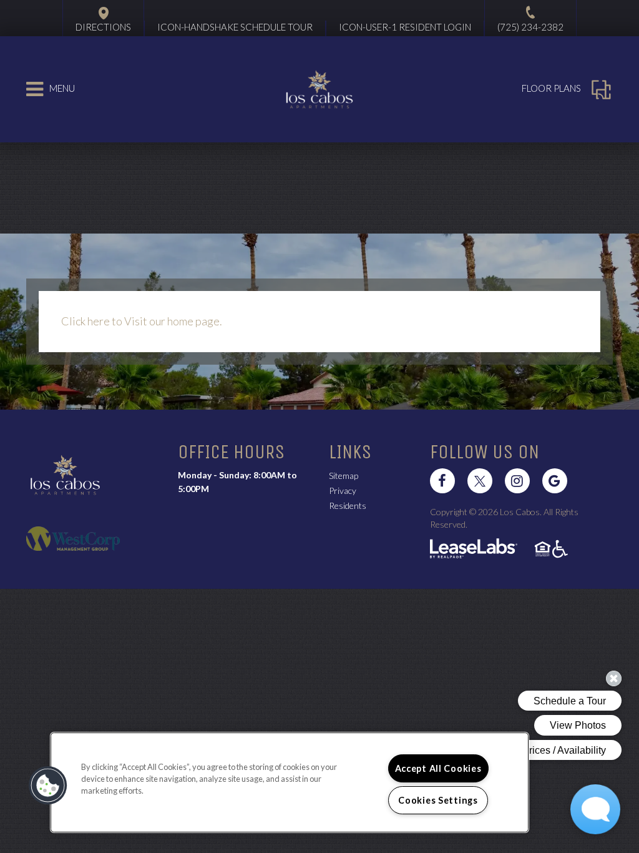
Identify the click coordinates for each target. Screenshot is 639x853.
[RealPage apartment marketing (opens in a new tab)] (473, 549)
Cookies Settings (438, 800)
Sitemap (343, 475)
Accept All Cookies (438, 768)
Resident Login (405, 26)
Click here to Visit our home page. (141, 321)
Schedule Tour (235, 26)
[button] (442, 480)
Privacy (342, 490)
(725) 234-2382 (530, 26)
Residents (347, 505)
